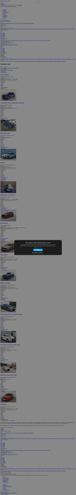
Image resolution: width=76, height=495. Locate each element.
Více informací (39, 247)
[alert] (38, 247)
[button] (38, 252)
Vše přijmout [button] (38, 249)
